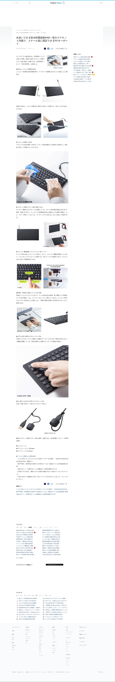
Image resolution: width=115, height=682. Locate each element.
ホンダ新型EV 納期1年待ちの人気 (51, 537)
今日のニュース (82, 627)
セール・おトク (82, 645)
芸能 (41, 527)
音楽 (53, 631)
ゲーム (67, 662)
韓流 (53, 634)
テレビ (53, 638)
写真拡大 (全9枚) (57, 67)
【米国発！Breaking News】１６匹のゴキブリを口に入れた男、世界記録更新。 (66, 605)
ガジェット (28, 636)
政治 (25, 595)
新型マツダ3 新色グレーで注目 (50, 545)
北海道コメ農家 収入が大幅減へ (50, 552)
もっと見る (19, 558)
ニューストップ (19, 30)
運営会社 (14, 672)
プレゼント (54, 650)
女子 (51, 527)
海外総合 (14, 645)
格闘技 (40, 644)
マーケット (28, 631)
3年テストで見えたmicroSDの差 (24, 532)
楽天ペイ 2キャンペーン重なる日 (51, 532)
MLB (40, 638)
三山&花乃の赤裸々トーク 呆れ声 (82, 79)
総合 (17, 595)
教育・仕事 (68, 642)
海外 (25, 527)
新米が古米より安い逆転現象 (24, 550)
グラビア (54, 636)
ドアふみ (64, 2)
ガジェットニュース (35, 30)
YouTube (68, 654)
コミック (68, 665)
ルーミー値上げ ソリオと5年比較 (51, 534)
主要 (17, 527)
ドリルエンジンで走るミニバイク (54, 616)
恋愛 (67, 629)
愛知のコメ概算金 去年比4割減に (51, 548)
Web (26, 634)
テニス (40, 642)
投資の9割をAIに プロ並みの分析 (25, 530)
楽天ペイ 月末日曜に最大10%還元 (25, 554)
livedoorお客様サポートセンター (62, 672)
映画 (53, 645)
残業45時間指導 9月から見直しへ (51, 530)
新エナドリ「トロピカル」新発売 (82, 74)
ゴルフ (40, 640)
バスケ (40, 651)
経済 (33, 595)
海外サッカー (42, 629)
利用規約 (27, 672)
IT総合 (27, 640)
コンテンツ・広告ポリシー (48, 672)
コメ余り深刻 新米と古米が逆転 (50, 543)
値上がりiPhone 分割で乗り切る (24, 548)
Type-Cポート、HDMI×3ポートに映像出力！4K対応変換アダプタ (36, 494)
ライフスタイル (69, 631)
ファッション (68, 634)
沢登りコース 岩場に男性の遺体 (81, 57)
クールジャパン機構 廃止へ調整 (24, 545)
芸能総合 (54, 629)
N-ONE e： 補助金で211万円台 (24, 541)
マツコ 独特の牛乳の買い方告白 (81, 77)
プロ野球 (41, 636)
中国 (13, 649)
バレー (40, 653)
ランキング (81, 630)
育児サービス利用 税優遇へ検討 (50, 550)
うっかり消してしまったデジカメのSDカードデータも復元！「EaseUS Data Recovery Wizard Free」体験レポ (49, 489)
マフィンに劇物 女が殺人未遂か (81, 59)
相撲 (40, 649)
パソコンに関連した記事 (24, 456)
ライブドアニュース (56, 3)
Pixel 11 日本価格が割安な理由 (27, 619)
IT (36, 595)
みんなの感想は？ (60, 48)
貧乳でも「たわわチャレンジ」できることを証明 (32, 610)
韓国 (13, 647)
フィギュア (41, 655)
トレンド (56, 527)
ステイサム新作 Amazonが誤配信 (27, 603)
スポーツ (35, 527)
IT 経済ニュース (27, 30)
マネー (67, 646)
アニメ (67, 660)
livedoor (101, 2)
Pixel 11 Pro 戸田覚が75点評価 (24, 534)
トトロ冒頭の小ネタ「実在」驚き (82, 72)
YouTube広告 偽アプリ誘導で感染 (51, 554)
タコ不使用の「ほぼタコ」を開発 (82, 70)
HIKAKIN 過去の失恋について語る (82, 81)
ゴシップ (46, 527)
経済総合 (27, 629)
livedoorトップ (20, 672)
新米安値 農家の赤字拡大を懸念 (24, 552)
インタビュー (82, 641)
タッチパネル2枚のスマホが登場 (54, 619)
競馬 (40, 647)
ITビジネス (28, 638)
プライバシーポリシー (36, 672)
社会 (13, 637)
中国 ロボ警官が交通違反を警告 (53, 614)
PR (26, 642)
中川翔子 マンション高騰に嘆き (24, 537)
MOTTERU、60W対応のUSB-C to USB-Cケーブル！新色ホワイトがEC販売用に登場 (42, 491)
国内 (21, 527)
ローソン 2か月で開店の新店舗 (24, 543)
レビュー (54, 648)
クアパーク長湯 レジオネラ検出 (81, 61)
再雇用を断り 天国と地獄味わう (24, 539)
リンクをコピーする (52, 49)
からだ (67, 644)
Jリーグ (40, 634)
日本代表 (41, 631)
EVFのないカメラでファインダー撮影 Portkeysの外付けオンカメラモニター (65, 598)
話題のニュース (82, 634)
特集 (53, 652)
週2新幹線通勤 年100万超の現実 (51, 541)
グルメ (67, 650)
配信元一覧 (81, 638)
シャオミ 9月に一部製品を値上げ (51, 539)
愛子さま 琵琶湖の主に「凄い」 (81, 63)
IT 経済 (30, 527)
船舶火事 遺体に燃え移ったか (81, 68)
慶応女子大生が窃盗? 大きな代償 (82, 65)
